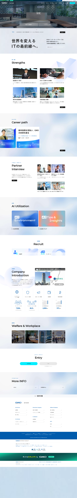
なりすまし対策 (44, 446)
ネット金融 (46, 464)
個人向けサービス (53, 464)
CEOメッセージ (17, 412)
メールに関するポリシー (44, 433)
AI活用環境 (34, 419)
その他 (56, 464)
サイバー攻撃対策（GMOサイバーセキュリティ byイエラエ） (27, 446)
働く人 (47, 3)
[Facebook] (67, 3)
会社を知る (43, 3)
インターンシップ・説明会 (36, 412)
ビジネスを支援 (29, 464)
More (62, 32)
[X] (65, 3)
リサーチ (41, 464)
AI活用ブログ (34, 421)
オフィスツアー (52, 414)
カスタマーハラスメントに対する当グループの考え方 (45, 434)
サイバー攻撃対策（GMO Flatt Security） (38, 446)
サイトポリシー (23, 433)
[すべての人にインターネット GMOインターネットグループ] (71, 0)
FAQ (50, 426)
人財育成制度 (52, 412)
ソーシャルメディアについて (51, 433)
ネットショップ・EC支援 (24, 464)
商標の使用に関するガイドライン (29, 434)
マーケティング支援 (37, 464)
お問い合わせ (36, 434)
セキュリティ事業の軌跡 (49, 446)
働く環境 (51, 3)
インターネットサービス (18, 464)
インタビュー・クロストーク (19, 421)
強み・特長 (16, 414)
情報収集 (43, 464)
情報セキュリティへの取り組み (36, 433)
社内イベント (52, 417)
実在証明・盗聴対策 (18, 446)
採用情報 (60, 3)
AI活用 (56, 3)
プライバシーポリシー (29, 433)
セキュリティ (32, 464)
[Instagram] (63, 3)
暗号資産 (49, 464)
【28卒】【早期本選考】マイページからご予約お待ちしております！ (33, 32)
